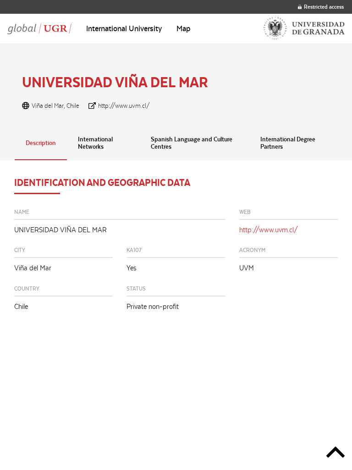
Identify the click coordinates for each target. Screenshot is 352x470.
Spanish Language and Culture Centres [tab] (191, 142)
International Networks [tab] (95, 142)
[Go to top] (335, 453)
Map (183, 28)
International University (124, 28)
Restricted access (324, 6)
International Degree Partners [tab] (287, 142)
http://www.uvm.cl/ (124, 105)
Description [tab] (41, 142)
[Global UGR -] (39, 28)
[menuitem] (124, 28)
